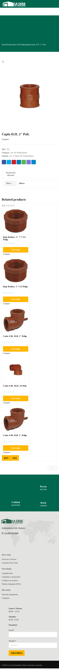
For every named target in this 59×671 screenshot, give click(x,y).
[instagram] (14, 541)
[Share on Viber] (28, 162)
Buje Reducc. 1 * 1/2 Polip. (15, 286)
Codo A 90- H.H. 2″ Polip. (15, 336)
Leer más (15, 250)
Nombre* (12, 641)
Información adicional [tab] (11, 174)
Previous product (50, 468)
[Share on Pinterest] (14, 162)
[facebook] (8, 541)
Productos (10, 45)
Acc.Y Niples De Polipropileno (21, 156)
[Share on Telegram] (33, 162)
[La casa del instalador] (14, 4)
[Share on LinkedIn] (19, 162)
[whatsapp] (19, 541)
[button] (3, 62)
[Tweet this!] (9, 162)
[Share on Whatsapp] (24, 162)
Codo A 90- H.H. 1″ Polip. (15, 435)
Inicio (4, 45)
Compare (5, 139)
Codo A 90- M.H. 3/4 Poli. (15, 386)
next (15, 458)
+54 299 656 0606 (11, 533)
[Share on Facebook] (4, 162)
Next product (55, 468)
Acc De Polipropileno (22, 45)
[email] (3, 541)
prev (6, 458)
